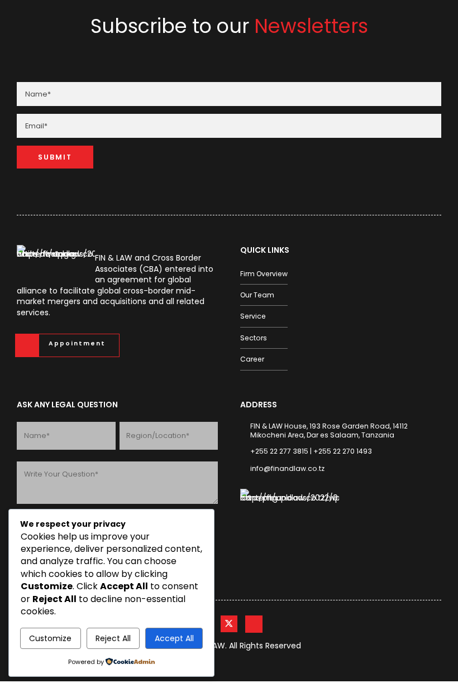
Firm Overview (264, 273)
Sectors (253, 338)
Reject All (113, 638)
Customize (50, 638)
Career (252, 359)
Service (253, 316)
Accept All (174, 638)
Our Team (257, 295)
